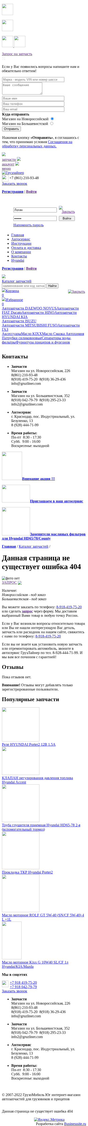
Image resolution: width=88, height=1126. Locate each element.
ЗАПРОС (9, 582)
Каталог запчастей (16, 281)
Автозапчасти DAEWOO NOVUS (29, 308)
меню (6, 168)
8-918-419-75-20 (69, 607)
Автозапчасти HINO (38, 312)
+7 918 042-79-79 (23, 987)
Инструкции (21, 243)
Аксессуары (11, 334)
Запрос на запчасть (17, 54)
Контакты (19, 256)
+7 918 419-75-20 (23, 983)
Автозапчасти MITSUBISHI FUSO (29, 325)
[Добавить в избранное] (20, 582)
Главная (17, 235)
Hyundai (17, 260)
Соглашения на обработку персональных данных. (37, 144)
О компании (21, 252)
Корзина (10, 293)
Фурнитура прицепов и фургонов (43, 342)
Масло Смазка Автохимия (63, 334)
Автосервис (20, 239)
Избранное (12, 302)
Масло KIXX (31, 334)
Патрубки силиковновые (22, 338)
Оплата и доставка (26, 248)
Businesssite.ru (75, 1124)
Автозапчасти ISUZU (19, 321)
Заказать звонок (14, 184)
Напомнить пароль (28, 225)
